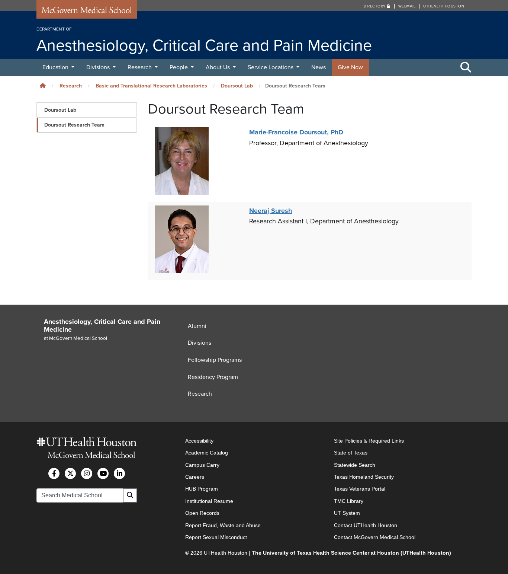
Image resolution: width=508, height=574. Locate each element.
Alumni (197, 326)
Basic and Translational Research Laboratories (151, 86)
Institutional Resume (209, 501)
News (318, 67)
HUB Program (201, 489)
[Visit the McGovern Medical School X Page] (70, 473)
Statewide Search (354, 465)
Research (140, 67)
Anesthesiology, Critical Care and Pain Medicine (102, 326)
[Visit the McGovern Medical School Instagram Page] (86, 473)
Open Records (202, 513)
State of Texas (350, 453)
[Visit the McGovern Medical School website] (86, 12)
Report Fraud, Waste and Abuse (223, 525)
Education (56, 67)
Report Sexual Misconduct (216, 537)
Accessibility (199, 441)
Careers (194, 477)
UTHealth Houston (443, 6)
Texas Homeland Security (364, 477)
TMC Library (348, 501)
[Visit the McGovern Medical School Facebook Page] (54, 473)
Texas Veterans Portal (359, 489)
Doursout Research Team (74, 125)
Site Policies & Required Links (369, 441)
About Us (218, 67)
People (179, 67)
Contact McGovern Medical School (374, 537)
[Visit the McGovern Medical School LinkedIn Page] (119, 473)
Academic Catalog (206, 453)
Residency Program (213, 377)
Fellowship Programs (215, 360)
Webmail (407, 6)
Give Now (350, 67)
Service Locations (271, 67)
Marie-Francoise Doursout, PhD (296, 132)
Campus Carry (202, 465)
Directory (375, 6)
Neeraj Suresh (270, 211)
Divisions (98, 67)
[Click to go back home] (42, 85)
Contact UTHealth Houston (365, 525)
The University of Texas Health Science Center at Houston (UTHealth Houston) (351, 553)
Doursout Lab (237, 86)
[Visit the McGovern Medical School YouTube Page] (103, 473)
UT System (347, 513)
